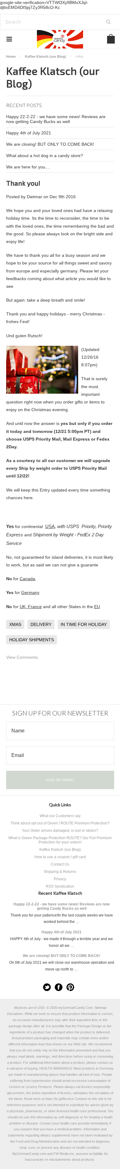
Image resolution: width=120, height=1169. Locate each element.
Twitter (47, 987)
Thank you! (23, 183)
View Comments (22, 657)
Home (11, 56)
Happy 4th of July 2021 (28, 132)
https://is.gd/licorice (59, 1099)
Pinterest (70, 987)
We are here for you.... (28, 166)
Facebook (58, 987)
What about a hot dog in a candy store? (44, 155)
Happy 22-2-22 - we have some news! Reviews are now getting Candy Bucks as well (56, 119)
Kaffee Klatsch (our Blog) (45, 56)
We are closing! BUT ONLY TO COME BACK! (50, 144)
